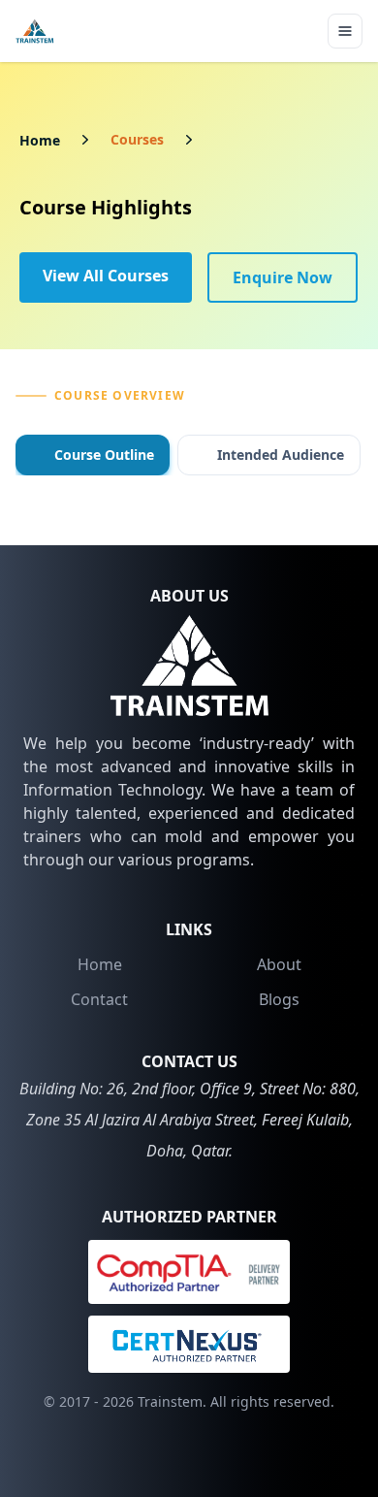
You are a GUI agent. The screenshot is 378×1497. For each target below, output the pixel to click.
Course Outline (104, 454)
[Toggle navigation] (345, 31)
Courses (137, 139)
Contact (99, 999)
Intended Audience (280, 454)
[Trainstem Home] (35, 31)
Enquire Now (282, 277)
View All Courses (106, 275)
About (279, 964)
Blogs (279, 999)
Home (39, 140)
